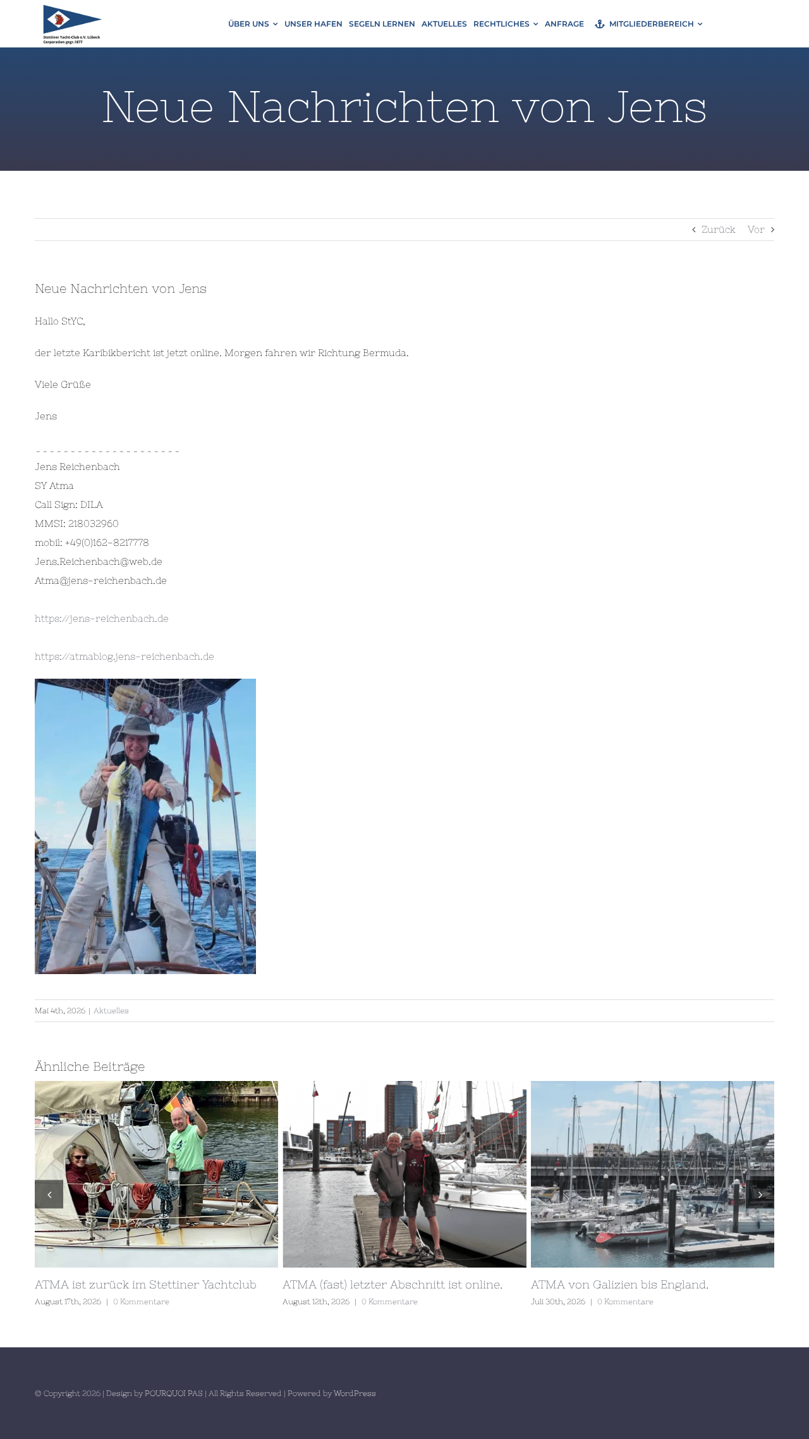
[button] (49, 1194)
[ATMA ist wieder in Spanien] (471, 1174)
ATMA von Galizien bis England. (201, 1174)
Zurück (719, 229)
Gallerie (247, 1174)
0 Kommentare (197, 1301)
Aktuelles (111, 1010)
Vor (756, 229)
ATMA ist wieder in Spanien (449, 1174)
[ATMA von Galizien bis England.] (224, 1174)
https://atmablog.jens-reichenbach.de (124, 656)
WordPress (355, 1393)
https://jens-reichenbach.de (102, 618)
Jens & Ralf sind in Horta (697, 1174)
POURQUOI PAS (174, 1393)
